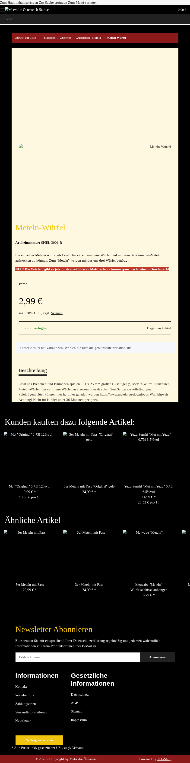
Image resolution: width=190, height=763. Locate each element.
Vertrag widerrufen (39, 740)
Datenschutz (80, 694)
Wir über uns (24, 695)
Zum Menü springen (83, 2)
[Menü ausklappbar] (2, 8)
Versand (57, 313)
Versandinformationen (31, 712)
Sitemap (76, 711)
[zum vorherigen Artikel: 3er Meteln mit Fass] (163, 38)
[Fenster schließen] (166, 60)
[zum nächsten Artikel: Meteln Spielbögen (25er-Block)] (173, 38)
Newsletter (23, 720)
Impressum (79, 720)
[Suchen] (185, 19)
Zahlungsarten (25, 704)
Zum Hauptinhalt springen (19, 2)
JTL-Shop (164, 759)
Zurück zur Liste (25, 37)
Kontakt (21, 686)
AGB (74, 703)
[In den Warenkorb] (15, 45)
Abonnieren (157, 657)
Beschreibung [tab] (33, 370)
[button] (153, 9)
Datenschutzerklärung (89, 641)
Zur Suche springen (53, 2)
